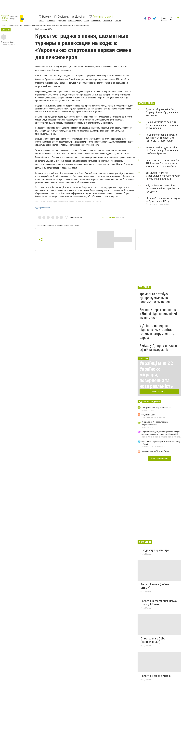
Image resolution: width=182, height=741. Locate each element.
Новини (46, 16)
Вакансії (118, 21)
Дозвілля (80, 16)
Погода (41, 21)
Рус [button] (164, 18)
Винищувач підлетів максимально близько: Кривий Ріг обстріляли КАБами (163, 175)
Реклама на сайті (103, 16)
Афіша (86, 21)
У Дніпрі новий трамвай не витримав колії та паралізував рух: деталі (162, 188)
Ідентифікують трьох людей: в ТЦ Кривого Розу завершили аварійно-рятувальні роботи (162, 163)
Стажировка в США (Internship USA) (153, 640)
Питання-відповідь (75, 21)
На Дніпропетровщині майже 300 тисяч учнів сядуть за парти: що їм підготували (161, 137)
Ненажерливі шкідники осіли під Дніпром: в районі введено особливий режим (162, 150)
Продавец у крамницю (155, 550)
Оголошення (96, 21)
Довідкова (62, 21)
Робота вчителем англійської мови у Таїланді (159, 602)
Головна (3, 25)
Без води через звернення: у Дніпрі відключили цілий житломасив (159, 314)
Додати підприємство (159, 458)
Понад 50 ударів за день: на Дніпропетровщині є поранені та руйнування (162, 124)
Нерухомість (107, 21)
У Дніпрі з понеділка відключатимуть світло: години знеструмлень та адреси (157, 332)
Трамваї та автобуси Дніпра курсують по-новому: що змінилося (155, 298)
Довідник (63, 16)
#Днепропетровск (42, 208)
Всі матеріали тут (159, 391)
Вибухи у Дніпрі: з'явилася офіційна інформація (158, 348)
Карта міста (51, 21)
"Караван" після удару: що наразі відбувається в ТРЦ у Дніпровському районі (163, 201)
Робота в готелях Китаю (156, 676)
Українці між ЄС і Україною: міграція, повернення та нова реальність (158, 374)
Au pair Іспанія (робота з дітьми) (156, 585)
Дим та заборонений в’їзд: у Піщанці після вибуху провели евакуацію (162, 112)
